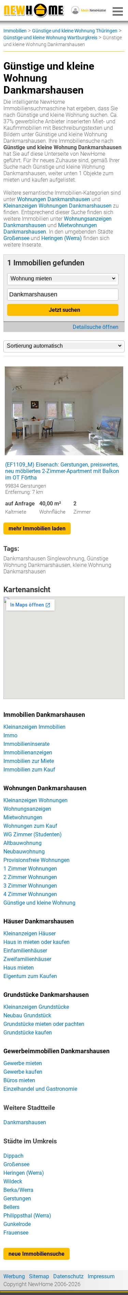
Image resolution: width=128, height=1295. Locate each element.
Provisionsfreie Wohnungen (36, 860)
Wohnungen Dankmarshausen (53, 199)
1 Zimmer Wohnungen (30, 868)
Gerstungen (17, 1198)
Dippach (13, 1156)
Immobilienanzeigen (27, 752)
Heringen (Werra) (61, 238)
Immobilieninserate (26, 744)
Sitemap (39, 1276)
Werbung (14, 1276)
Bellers (11, 1207)
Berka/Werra (18, 1190)
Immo (10, 735)
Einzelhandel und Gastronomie (40, 1089)
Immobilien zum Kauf (29, 769)
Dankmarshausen (24, 1122)
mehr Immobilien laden (37, 528)
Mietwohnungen (22, 817)
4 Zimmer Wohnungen (30, 894)
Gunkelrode (17, 1224)
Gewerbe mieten (22, 1063)
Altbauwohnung (22, 843)
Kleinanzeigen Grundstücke (36, 1007)
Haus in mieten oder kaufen (36, 942)
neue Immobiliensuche (37, 1254)
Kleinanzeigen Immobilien (34, 727)
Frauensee (15, 1232)
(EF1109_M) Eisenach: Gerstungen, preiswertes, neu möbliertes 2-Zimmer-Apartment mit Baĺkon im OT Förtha (62, 471)
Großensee (16, 238)
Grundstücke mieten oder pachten (43, 1024)
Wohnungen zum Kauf (30, 826)
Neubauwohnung (24, 851)
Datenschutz (68, 1276)
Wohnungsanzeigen (27, 809)
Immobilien (15, 30)
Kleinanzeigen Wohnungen (35, 800)
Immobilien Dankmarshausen (44, 714)
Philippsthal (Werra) (27, 1215)
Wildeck (12, 1181)
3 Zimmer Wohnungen (30, 885)
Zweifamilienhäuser (27, 959)
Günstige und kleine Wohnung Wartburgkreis (50, 37)
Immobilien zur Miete (28, 761)
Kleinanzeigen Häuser (29, 933)
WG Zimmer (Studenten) (32, 834)
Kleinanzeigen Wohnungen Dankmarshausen (57, 206)
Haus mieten (18, 967)
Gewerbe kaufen (22, 1072)
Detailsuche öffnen (95, 327)
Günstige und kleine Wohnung (39, 903)
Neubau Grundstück (27, 1015)
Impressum (101, 1276)
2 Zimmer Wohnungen (30, 877)
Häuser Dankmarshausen (38, 921)
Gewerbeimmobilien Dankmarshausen (56, 1051)
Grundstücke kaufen (27, 1032)
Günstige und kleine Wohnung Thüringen (74, 30)
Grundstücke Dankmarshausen (46, 994)
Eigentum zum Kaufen (30, 976)
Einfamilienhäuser (25, 950)
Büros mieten (19, 1080)
